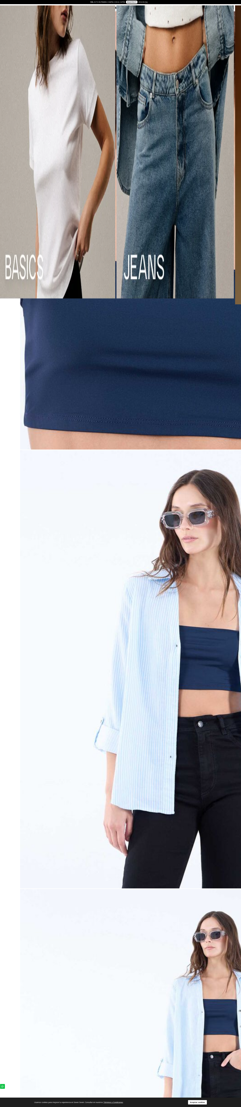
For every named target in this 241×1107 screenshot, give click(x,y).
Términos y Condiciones (113, 1102)
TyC (146, 2)
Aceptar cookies (197, 1102)
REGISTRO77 (131, 2)
